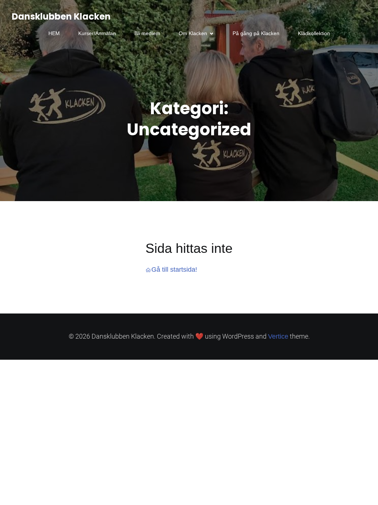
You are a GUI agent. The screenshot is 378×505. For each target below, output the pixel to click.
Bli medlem (147, 33)
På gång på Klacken (256, 33)
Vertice (278, 336)
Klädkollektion (314, 33)
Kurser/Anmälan (97, 33)
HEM (54, 33)
